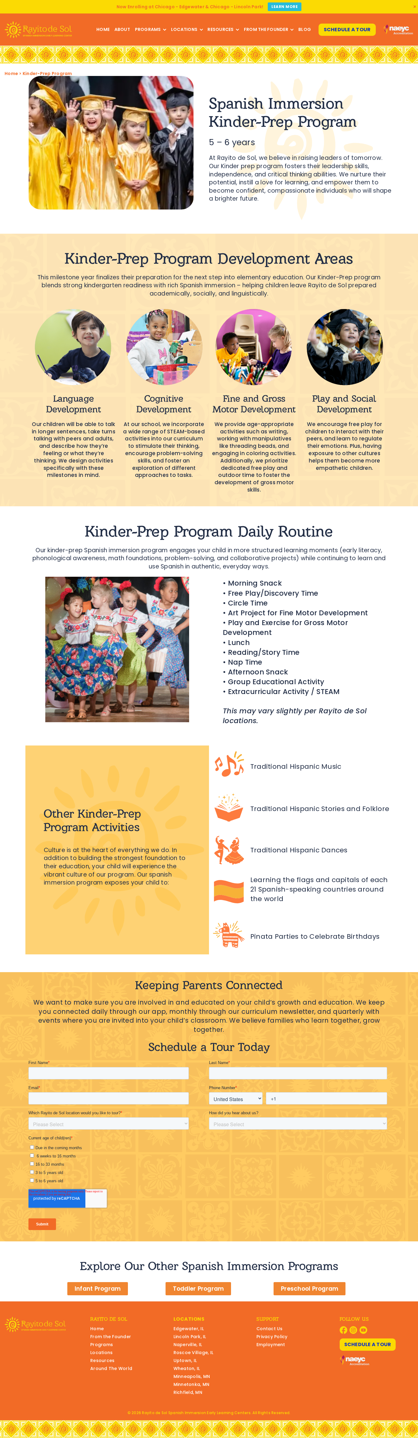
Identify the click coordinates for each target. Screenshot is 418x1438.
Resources (220, 29)
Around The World (111, 1368)
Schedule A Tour (347, 29)
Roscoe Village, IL (194, 1352)
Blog (304, 29)
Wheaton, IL (187, 1368)
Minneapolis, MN (192, 1376)
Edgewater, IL (189, 1329)
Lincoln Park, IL (190, 1337)
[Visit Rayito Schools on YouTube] (363, 1330)
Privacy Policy (272, 1337)
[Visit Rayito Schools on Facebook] (343, 1330)
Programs (148, 29)
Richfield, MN (188, 1392)
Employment (270, 1345)
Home (103, 29)
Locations (184, 29)
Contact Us (269, 1329)
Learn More (284, 6)
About (122, 29)
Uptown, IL (185, 1360)
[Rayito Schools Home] (38, 29)
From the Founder (266, 29)
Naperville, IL (188, 1345)
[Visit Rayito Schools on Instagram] (353, 1330)
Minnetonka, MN (192, 1384)
